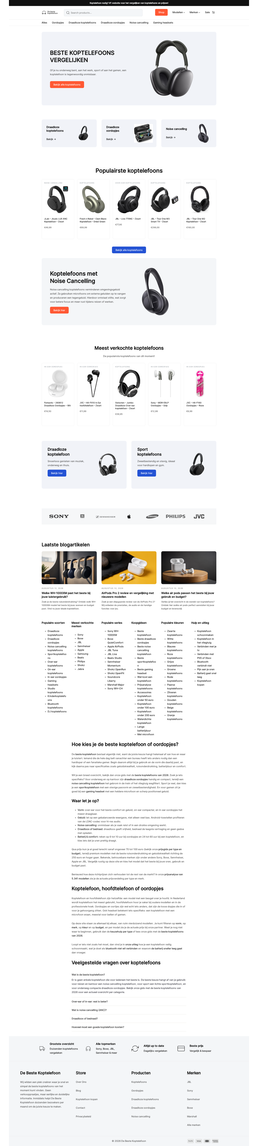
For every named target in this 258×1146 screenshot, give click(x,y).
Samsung (82, 653)
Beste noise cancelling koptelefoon (144, 650)
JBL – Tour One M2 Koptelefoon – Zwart (196, 220)
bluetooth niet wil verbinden (122, 948)
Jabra (80, 669)
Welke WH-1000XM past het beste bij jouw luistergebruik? (66, 594)
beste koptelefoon (85, 754)
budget (100, 927)
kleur (85, 927)
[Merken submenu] (199, 12)
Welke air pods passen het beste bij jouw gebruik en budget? (187, 594)
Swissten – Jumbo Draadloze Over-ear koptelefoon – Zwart (125, 405)
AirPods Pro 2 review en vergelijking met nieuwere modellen (128, 594)
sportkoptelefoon (89, 787)
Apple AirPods (116, 646)
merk (74, 927)
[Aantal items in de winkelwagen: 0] (213, 12)
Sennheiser (83, 646)
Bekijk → (51, 139)
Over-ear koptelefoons (127, 183)
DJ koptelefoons (57, 711)
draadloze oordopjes (136, 779)
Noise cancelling (53, 183)
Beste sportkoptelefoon (146, 661)
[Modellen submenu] (184, 12)
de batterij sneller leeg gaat (166, 948)
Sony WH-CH (115, 688)
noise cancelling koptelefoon (88, 783)
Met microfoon (145, 734)
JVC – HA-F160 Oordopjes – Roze (195, 404)
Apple (80, 649)
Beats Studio (115, 657)
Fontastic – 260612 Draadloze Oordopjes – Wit (57, 404)
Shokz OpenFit (116, 673)
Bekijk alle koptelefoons (66, 84)
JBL (79, 642)
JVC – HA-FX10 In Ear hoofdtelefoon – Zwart (90, 404)
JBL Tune (113, 650)
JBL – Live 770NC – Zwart (128, 218)
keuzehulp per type (121, 931)
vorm (178, 923)
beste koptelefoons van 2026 (151, 775)
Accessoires (144, 692)
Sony (80, 634)
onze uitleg (131, 944)
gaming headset (95, 791)
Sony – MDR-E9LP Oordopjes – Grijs (160, 404)
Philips (81, 661)
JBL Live (112, 654)
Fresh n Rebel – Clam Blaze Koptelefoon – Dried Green (93, 220)
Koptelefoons (87, 183)
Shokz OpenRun (117, 669)
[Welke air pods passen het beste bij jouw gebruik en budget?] (188, 567)
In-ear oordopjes (53, 367)
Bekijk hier (59, 310)
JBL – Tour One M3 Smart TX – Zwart (160, 220)
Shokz (81, 665)
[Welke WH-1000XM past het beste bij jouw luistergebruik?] (69, 567)
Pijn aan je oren (206, 669)
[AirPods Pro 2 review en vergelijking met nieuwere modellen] (129, 567)
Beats (80, 657)
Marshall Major (116, 684)
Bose (80, 638)
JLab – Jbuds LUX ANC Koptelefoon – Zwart (55, 220)
